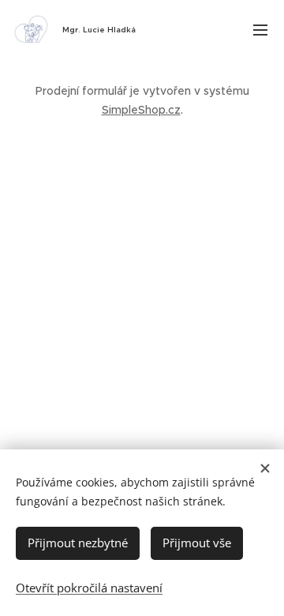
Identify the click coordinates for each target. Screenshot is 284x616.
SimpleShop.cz (141, 110)
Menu (260, 29)
